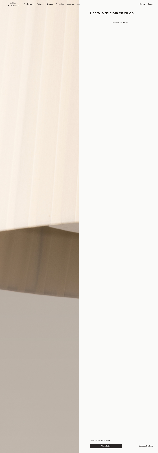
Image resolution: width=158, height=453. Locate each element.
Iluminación (124, 22)
